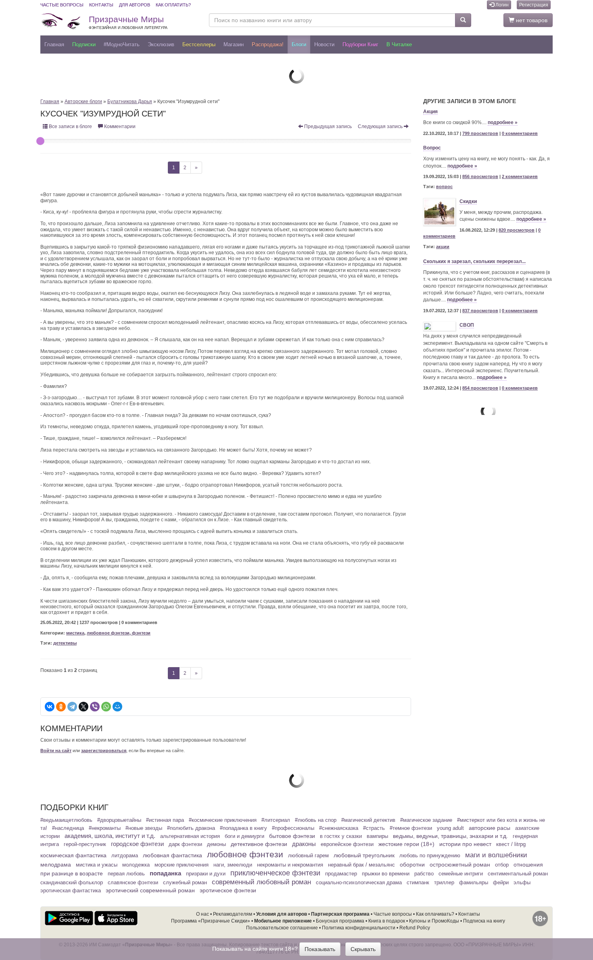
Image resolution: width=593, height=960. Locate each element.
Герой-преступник (85, 844)
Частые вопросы (62, 4)
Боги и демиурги (244, 836)
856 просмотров (480, 176)
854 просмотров (480, 388)
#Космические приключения (223, 820)
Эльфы (522, 882)
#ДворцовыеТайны (119, 820)
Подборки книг (360, 44)
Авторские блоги (83, 101)
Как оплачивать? (435, 914)
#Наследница (68, 828)
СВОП (466, 325)
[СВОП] (439, 326)
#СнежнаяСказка (338, 828)
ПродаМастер (341, 874)
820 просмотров (517, 230)
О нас (202, 914)
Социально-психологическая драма (359, 882)
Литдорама (124, 855)
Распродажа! (268, 44)
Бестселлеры (198, 44)
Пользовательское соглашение (282, 928)
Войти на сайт (55, 750)
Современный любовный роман (261, 882)
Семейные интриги (460, 874)
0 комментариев (520, 133)
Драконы (304, 844)
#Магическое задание (426, 820)
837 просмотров (480, 310)
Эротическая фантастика (70, 891)
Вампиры (377, 836)
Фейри (501, 882)
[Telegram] (72, 706)
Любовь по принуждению (429, 855)
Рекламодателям (232, 914)
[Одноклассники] (61, 706)
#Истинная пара (165, 820)
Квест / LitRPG (511, 844)
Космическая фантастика (73, 855)
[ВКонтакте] (49, 706)
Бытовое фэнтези (292, 836)
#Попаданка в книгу (243, 828)
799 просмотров (480, 133)
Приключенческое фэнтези (275, 873)
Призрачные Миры (128, 22)
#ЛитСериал (275, 820)
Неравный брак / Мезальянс (361, 865)
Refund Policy (414, 928)
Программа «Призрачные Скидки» (210, 921)
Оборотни (412, 864)
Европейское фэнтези (347, 844)
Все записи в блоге (70, 126)
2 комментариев (520, 176)
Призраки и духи (206, 874)
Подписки (84, 44)
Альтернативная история (190, 836)
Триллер (444, 882)
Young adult (450, 828)
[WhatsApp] (106, 706)
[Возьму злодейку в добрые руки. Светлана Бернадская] (296, 76)
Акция (430, 111)
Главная (54, 44)
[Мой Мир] (117, 706)
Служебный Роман (185, 882)
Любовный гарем (308, 855)
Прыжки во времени (385, 874)
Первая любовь (126, 874)
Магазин (233, 44)
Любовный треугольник (364, 855)
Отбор (502, 865)
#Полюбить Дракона (191, 828)
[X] (83, 706)
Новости (324, 44)
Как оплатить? (173, 4)
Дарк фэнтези (185, 844)
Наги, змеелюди (232, 865)
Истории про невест (465, 844)
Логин (501, 5)
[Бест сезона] (488, 411)
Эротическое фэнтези (228, 890)
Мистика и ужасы (96, 865)
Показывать (320, 949)
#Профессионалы (293, 828)
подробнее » (503, 122)
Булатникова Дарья (129, 101)
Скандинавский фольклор (71, 882)
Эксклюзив (161, 44)
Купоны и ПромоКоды (434, 921)
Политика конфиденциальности (358, 928)
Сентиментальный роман (518, 874)
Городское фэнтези (137, 844)
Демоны (216, 844)
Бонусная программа (340, 921)
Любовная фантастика (172, 855)
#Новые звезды (143, 828)
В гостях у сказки (341, 836)
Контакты (101, 4)
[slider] (40, 141)
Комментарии (119, 126)
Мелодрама (55, 864)
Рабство (424, 874)
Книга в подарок (386, 921)
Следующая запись (381, 126)
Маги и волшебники (496, 855)
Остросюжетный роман (460, 864)
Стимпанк (418, 882)
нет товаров (530, 20)
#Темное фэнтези (411, 828)
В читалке (399, 44)
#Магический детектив (368, 820)
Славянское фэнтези (133, 882)
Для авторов (134, 4)
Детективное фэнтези (259, 844)
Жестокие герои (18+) (406, 844)
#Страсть (374, 828)
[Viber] (95, 706)
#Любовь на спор (315, 820)
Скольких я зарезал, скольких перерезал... (474, 261)
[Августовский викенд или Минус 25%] (296, 780)
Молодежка (136, 865)
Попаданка (165, 873)
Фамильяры (473, 882)
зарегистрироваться (103, 750)
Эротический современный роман (150, 890)
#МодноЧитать (122, 44)
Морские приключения (182, 865)
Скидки (468, 201)
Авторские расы (489, 828)
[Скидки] (439, 212)
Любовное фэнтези (245, 854)
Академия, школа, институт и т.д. (110, 836)
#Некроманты (105, 828)
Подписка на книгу (484, 921)
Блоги (299, 44)
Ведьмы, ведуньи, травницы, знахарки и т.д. (450, 836)
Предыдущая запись (327, 126)
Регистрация (533, 5)
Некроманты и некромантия (290, 865)
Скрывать (363, 949)
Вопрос (432, 148)
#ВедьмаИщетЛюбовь (66, 820)
